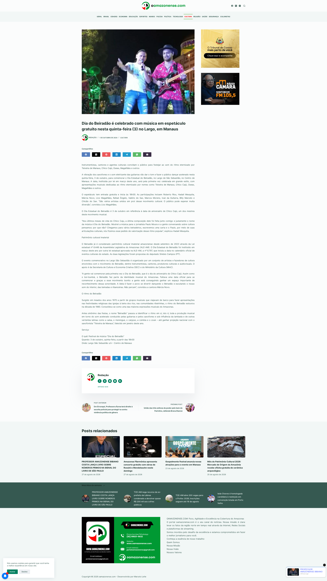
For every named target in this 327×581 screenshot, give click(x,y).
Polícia (159, 17)
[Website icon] (105, 381)
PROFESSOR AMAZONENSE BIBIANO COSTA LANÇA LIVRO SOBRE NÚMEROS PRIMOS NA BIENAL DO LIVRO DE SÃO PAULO (105, 498)
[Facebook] (232, 6)
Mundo (152, 17)
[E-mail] (147, 154)
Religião (196, 17)
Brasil (106, 17)
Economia (123, 17)
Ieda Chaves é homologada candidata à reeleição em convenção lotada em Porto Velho (230, 498)
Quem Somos (173, 542)
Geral (99, 17)
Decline (24, 572)
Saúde (204, 17)
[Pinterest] (106, 154)
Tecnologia (178, 17)
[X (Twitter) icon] (110, 381)
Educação (133, 17)
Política (167, 17)
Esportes (143, 17)
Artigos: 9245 (103, 387)
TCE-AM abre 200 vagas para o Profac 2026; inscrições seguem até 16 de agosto (189, 498)
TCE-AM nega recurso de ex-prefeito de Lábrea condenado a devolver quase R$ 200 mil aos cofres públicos (147, 498)
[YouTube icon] (120, 381)
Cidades (113, 17)
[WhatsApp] (137, 154)
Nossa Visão (173, 549)
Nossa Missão (173, 545)
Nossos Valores (174, 552)
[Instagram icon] (115, 381)
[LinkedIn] (116, 154)
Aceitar (12, 572)
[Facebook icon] (100, 381)
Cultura (188, 17)
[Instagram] (240, 6)
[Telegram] (127, 154)
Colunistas (225, 17)
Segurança (214, 17)
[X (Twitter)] (236, 6)
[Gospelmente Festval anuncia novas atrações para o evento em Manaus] (184, 446)
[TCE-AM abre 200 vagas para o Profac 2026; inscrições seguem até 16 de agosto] (169, 498)
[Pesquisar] (244, 6)
